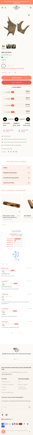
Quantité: (4, 72)
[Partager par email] (16, 151)
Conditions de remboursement (22, 387)
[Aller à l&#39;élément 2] (8, 46)
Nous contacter (6, 381)
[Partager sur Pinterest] (13, 151)
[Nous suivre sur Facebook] (3, 415)
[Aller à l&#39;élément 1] (4, 46)
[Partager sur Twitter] (11, 151)
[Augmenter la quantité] (15, 72)
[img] (5, 268)
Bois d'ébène (27, 215)
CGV (19, 381)
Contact (4, 390)
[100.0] (16, 254)
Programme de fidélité (8, 384)
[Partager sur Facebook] (8, 151)
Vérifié (15, 259)
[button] (5, 55)
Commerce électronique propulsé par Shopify (20, 430)
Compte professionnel (7, 392)
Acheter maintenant (16, 82)
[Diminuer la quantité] (9, 72)
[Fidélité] (3, 431)
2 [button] (14, 333)
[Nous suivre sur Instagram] (6, 415)
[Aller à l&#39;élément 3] (13, 46)
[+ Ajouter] (19, 211)
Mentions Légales (22, 384)
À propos (4, 387)
